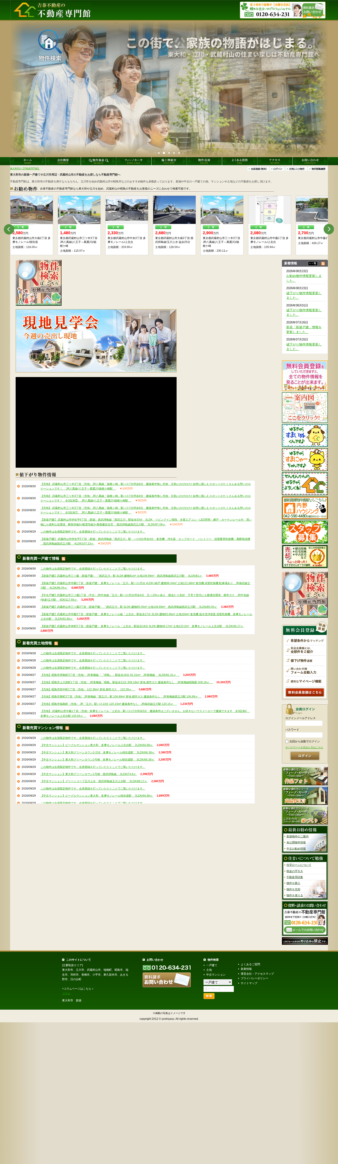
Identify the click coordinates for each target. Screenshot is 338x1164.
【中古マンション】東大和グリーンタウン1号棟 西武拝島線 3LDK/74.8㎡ (88, 774)
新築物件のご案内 (297, 836)
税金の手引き (294, 871)
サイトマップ (249, 983)
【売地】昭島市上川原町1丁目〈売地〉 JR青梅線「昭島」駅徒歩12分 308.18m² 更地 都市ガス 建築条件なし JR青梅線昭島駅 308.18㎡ (126, 682)
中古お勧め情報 (296, 848)
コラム (66, 993)
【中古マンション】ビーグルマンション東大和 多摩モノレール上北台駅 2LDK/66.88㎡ (96, 745)
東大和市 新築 (71, 1000)
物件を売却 (293, 889)
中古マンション (216, 974)
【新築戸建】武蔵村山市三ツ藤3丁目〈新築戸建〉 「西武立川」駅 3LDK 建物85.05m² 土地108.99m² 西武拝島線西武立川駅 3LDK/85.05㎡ (129, 606)
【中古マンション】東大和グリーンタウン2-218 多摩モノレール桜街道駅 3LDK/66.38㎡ (97, 752)
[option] (31, 225)
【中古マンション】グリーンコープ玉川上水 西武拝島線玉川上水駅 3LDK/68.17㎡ (94, 781)
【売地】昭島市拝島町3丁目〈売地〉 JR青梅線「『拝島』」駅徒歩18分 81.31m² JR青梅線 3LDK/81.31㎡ (110, 675)
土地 (209, 969)
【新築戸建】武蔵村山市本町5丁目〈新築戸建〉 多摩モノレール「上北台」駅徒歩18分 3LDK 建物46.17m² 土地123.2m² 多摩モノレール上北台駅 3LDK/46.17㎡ (142, 626)
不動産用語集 (294, 877)
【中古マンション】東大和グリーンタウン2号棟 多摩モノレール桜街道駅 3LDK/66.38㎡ (97, 759)
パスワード (292, 730)
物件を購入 (293, 883)
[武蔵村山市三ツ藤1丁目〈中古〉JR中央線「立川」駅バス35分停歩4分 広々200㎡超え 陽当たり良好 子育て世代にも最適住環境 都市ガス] (174, 210)
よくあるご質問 (250, 964)
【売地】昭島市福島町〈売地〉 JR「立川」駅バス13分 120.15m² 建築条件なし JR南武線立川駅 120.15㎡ (108, 704)
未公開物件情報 (296, 842)
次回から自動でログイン (304, 741)
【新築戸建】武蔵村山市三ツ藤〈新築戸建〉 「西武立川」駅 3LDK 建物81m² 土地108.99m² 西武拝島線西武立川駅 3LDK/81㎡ (121, 575)
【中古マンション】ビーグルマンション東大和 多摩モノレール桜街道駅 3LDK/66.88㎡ (96, 795)
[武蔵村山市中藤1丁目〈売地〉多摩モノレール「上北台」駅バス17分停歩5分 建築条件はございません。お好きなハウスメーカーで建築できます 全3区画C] (79, 210)
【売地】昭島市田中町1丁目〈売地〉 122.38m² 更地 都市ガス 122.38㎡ (87, 689)
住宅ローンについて (298, 865)
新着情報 (246, 969)
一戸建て (211, 965)
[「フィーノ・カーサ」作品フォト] (305, 776)
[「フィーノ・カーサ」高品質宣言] (305, 795)
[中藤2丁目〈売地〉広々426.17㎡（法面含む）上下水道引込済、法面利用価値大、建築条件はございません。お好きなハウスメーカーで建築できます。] (127, 210)
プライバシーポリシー (254, 978)
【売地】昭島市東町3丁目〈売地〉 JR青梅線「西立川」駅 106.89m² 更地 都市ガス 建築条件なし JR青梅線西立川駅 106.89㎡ (120, 696)
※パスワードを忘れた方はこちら (304, 747)
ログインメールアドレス (300, 718)
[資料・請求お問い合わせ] (305, 918)
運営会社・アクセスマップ (257, 973)
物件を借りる (294, 895)
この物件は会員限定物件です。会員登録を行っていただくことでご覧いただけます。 (92, 531)
